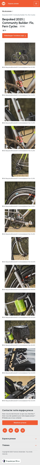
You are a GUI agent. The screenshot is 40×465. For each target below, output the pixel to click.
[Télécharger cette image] (36, 64)
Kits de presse (7, 11)
